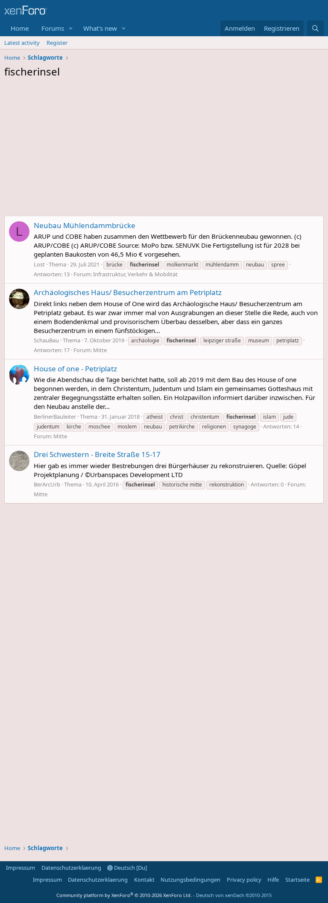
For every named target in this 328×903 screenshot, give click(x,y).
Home (20, 28)
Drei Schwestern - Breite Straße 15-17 (97, 454)
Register (57, 42)
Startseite (297, 879)
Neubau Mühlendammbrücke (84, 225)
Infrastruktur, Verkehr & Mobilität (135, 274)
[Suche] (315, 28)
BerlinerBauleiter (55, 416)
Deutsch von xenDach (234, 895)
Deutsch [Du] (130, 867)
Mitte (100, 350)
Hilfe (273, 879)
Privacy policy (244, 879)
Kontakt (144, 879)
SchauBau (46, 340)
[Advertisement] (164, 149)
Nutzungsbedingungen (190, 879)
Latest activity (22, 42)
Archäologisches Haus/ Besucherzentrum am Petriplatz (128, 292)
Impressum (20, 867)
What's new (100, 28)
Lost (39, 264)
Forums (52, 28)
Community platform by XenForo (124, 895)
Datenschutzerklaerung (71, 867)
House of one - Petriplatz (75, 368)
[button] (71, 28)
